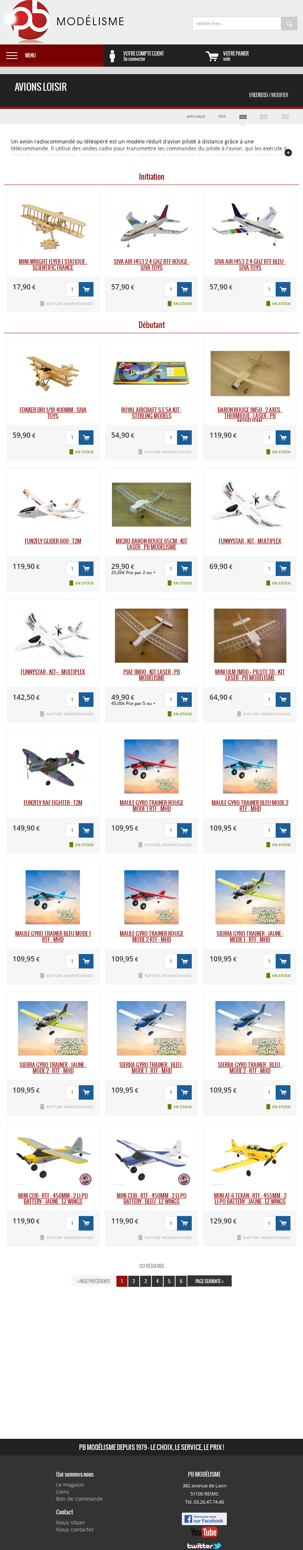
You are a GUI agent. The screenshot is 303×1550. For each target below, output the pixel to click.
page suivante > (209, 1281)
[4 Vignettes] (243, 118)
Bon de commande (79, 1498)
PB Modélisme (61, 22)
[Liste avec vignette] (264, 116)
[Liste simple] (285, 116)
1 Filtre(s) (268, 95)
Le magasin (70, 1484)
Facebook (204, 1519)
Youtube (204, 1532)
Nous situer (70, 1522)
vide (236, 56)
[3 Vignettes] (222, 116)
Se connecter (143, 56)
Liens (62, 1491)
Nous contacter (75, 1529)
